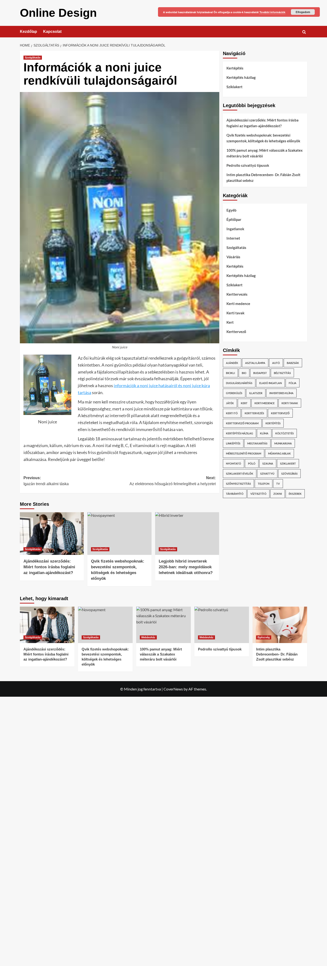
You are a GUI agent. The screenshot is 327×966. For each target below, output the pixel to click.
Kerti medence (238, 303)
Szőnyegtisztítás (238, 483)
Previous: (46, 481)
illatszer (255, 393)
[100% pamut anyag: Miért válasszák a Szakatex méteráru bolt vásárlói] (163, 625)
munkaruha (283, 443)
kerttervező (280, 413)
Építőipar (233, 219)
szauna (267, 463)
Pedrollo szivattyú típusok (247, 165)
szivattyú (267, 473)
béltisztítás (282, 372)
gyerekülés (234, 393)
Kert (230, 322)
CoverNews (173, 689)
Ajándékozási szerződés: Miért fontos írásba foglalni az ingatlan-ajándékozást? (49, 567)
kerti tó (232, 413)
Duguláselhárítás (239, 383)
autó (276, 362)
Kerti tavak (235, 313)
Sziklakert (234, 87)
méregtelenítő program (243, 453)
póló (251, 463)
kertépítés (273, 423)
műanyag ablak (279, 453)
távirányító (234, 493)
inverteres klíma (281, 393)
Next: (172, 481)
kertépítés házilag (239, 433)
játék (230, 403)
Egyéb (231, 210)
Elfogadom (303, 12)
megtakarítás (257, 443)
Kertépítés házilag (241, 77)
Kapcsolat (52, 31)
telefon (263, 483)
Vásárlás (233, 257)
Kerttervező (236, 331)
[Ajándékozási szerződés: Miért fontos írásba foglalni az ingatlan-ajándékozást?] (52, 533)
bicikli (230, 372)
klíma (264, 433)
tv (278, 483)
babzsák (293, 362)
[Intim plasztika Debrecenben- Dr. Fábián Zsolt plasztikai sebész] (280, 625)
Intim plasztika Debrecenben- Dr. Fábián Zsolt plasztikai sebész (263, 177)
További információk (272, 12)
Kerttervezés (237, 294)
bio (244, 372)
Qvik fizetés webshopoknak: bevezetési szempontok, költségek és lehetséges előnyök (263, 138)
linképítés (233, 443)
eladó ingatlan (270, 383)
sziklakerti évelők (239, 473)
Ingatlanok (235, 229)
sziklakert (288, 463)
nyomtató (233, 463)
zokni (277, 493)
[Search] (304, 32)
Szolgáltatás (32, 57)
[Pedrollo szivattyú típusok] (221, 625)
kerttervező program (242, 423)
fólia (292, 383)
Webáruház (148, 637)
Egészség (264, 637)
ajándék (232, 362)
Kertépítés (234, 68)
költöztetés (284, 433)
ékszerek (295, 493)
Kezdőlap (28, 31)
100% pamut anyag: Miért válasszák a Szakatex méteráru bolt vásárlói (264, 153)
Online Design (58, 12)
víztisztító (258, 493)
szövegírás (289, 473)
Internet (233, 238)
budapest (260, 372)
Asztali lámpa (255, 362)
